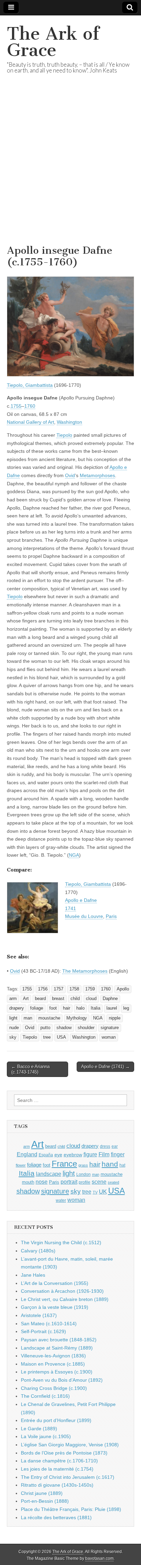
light (13, 1018)
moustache (49, 1018)
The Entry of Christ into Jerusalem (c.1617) (67, 1477)
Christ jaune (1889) (42, 1493)
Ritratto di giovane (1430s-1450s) (57, 1485)
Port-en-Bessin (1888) (45, 1501)
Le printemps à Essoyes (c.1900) (56, 1372)
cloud (91, 998)
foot (53, 1008)
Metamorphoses (97, 475)
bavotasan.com (99, 1558)
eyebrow (73, 1154)
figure (90, 1154)
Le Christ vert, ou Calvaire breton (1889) (64, 1299)
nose (42, 1182)
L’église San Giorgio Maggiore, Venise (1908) (70, 1444)
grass (83, 1165)
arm (13, 998)
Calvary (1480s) (38, 1250)
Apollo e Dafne (81, 900)
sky (12, 1037)
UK (103, 1191)
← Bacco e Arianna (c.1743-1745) (30, 1069)
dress (105, 1146)
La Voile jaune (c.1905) (46, 1436)
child (75, 998)
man (28, 1018)
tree (47, 1037)
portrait (69, 1182)
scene (99, 1182)
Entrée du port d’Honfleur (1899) (56, 1420)
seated (113, 1182)
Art (26, 998)
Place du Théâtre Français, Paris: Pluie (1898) (71, 1509)
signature (110, 1027)
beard (40, 998)
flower (21, 1165)
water (61, 1200)
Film (104, 1154)
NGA (74, 855)
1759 (90, 989)
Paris (111, 916)
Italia (95, 1008)
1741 (70, 908)
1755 (16, 406)
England (27, 1154)
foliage (36, 1008)
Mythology (76, 1018)
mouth (28, 1182)
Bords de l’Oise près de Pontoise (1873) (64, 1453)
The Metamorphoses (84, 971)
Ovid (70, 475)
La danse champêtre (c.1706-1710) (59, 1460)
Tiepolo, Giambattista (30, 385)
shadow (64, 1027)
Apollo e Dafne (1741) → (105, 1066)
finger (118, 1154)
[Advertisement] (70, 167)
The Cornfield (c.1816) (45, 1396)
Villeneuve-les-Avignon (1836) (53, 1355)
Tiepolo (64, 435)
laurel (111, 1008)
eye (58, 1154)
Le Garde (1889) (39, 1428)
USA (61, 1037)
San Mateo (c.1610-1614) (49, 1323)
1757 (58, 989)
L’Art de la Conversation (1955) (54, 1283)
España (46, 1155)
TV (95, 1192)
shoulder (86, 1027)
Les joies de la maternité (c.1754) (57, 1469)
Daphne (110, 998)
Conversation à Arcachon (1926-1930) (62, 1291)
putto (45, 1027)
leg (126, 1008)
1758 (74, 989)
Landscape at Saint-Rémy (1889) (57, 1348)
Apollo (123, 989)
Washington (69, 422)
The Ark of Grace (53, 42)
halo (80, 1008)
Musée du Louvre (84, 916)
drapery (16, 1008)
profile (84, 1182)
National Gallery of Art (30, 422)
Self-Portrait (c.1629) (43, 1331)
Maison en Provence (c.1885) (53, 1364)
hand (110, 1164)
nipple (114, 1018)
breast (58, 998)
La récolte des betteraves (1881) (56, 1517)
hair (66, 1008)
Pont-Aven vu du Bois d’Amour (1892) (62, 1380)
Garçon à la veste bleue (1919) (54, 1307)
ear (115, 1146)
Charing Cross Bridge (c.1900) (54, 1388)
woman (109, 1037)
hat (122, 1165)
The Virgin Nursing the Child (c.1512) (61, 1242)
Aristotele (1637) (39, 1315)
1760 (29, 406)
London (83, 1174)
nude (14, 1027)
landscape (48, 1174)
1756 (43, 989)
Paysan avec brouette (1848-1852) (59, 1339)
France (64, 1163)
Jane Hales (33, 1275)
